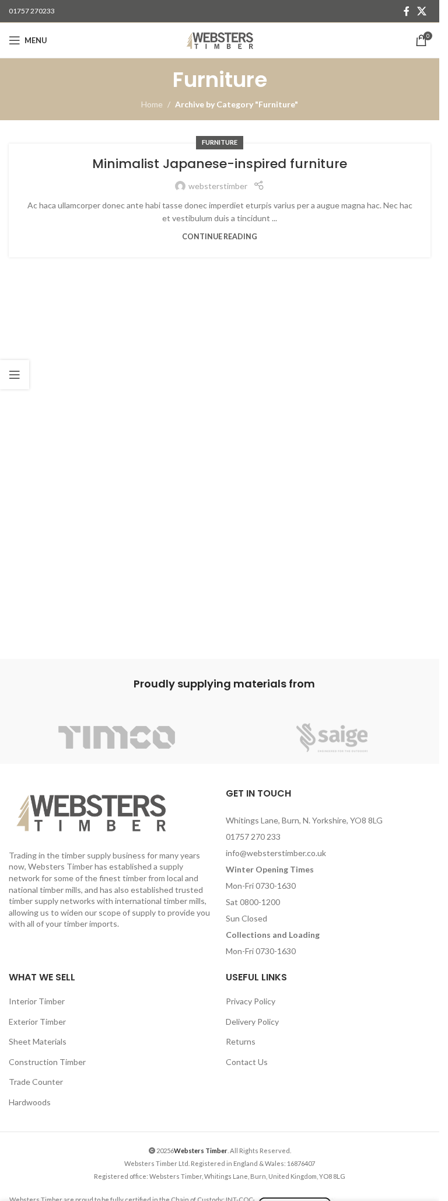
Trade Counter (36, 1082)
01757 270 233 (253, 837)
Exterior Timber (37, 1022)
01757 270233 (32, 10)
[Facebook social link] (407, 11)
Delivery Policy (252, 1022)
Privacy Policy (250, 1001)
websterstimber (217, 186)
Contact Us (247, 1062)
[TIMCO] (116, 737)
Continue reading (219, 236)
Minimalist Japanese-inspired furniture (219, 164)
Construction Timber (47, 1062)
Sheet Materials (37, 1041)
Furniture (219, 142)
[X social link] (422, 11)
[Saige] (331, 737)
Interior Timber (37, 1001)
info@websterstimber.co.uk (276, 853)
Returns (241, 1041)
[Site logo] (219, 39)
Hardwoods (30, 1102)
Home (152, 104)
